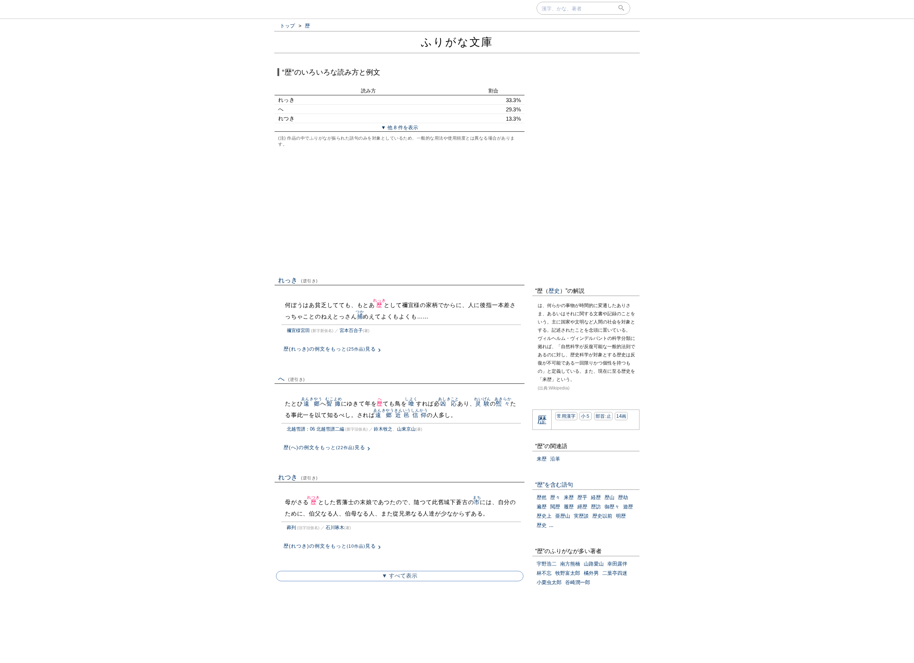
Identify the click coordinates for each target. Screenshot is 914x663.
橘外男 (591, 573)
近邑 (402, 415)
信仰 (419, 415)
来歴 (542, 459)
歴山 (609, 497)
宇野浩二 (547, 564)
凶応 (448, 404)
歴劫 (623, 497)
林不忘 (544, 573)
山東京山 (406, 429)
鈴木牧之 (383, 429)
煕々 (502, 404)
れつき (298, 477)
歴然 (542, 497)
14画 (621, 416)
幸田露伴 (617, 564)
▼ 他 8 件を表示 (399, 127)
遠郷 (311, 404)
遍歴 (542, 506)
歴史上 (544, 516)
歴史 (554, 291)
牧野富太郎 (567, 573)
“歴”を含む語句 (554, 485)
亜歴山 (562, 516)
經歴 (582, 506)
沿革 (555, 459)
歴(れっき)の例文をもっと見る (329, 349)
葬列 (291, 527)
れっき (298, 280)
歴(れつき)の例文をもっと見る (329, 546)
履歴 (569, 506)
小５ (586, 416)
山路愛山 (594, 564)
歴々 (555, 497)
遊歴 (628, 506)
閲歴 (555, 506)
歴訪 (596, 506)
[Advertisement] (399, 211)
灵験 (482, 404)
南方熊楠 (570, 564)
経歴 (596, 497)
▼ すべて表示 (399, 576)
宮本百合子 (351, 330)
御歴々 (611, 506)
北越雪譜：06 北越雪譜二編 (315, 429)
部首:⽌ (603, 416)
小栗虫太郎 (549, 582)
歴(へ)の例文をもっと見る (324, 447)
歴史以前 (602, 516)
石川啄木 (335, 527)
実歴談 (581, 516)
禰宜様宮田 (298, 330)
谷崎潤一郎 (577, 582)
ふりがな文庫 (457, 42)
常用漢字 (566, 416)
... (551, 525)
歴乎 (582, 497)
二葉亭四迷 (614, 573)
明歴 (621, 516)
